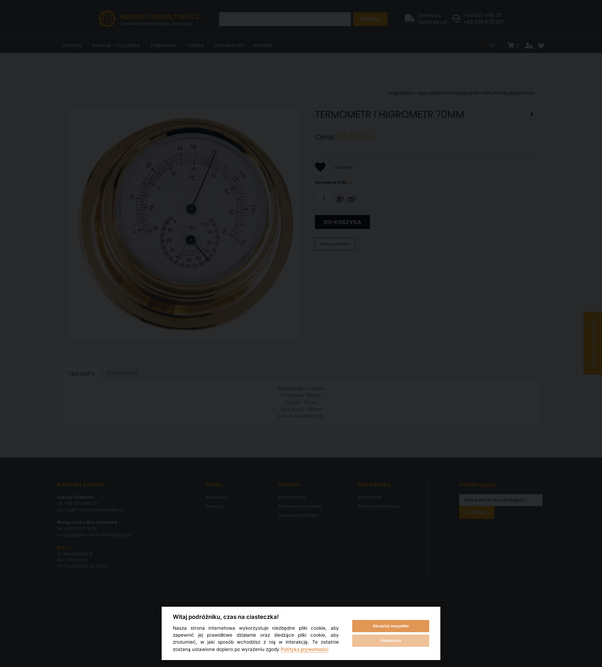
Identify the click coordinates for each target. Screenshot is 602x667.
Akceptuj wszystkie (391, 625)
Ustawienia (390, 640)
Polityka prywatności (305, 649)
